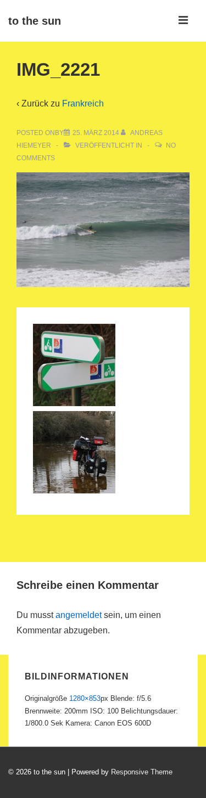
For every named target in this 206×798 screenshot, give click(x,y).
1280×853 (85, 698)
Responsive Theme (141, 772)
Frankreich (83, 103)
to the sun (34, 21)
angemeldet (78, 615)
